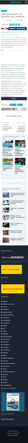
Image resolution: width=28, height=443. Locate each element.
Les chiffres (6, 350)
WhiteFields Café (8, 36)
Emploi (5, 331)
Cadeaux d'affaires (8, 315)
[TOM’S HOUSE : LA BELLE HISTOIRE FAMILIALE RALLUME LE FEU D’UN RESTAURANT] (8, 143)
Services (5, 374)
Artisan (5, 307)
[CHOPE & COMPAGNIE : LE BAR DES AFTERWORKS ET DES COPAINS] (20, 143)
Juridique (5, 347)
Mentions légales (13, 435)
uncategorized (7, 385)
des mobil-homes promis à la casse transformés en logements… (17, 202)
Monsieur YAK (11, 37)
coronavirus (6, 323)
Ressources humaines (9, 363)
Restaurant (4, 10)
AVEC (7, 72)
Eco (4, 328)
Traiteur (5, 382)
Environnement (7, 336)
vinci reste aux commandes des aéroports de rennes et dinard (17, 195)
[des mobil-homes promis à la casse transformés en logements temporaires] (6, 202)
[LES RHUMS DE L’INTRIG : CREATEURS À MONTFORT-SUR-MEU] (20, 161)
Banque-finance (7, 312)
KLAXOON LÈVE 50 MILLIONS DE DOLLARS (7, 128)
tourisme (5, 379)
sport (4, 377)
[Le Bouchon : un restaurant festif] (6, 210)
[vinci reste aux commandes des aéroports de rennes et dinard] (6, 195)
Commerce (17, 146)
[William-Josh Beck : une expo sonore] (6, 225)
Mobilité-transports (8, 358)
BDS (12, 34)
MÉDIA (4, 355)
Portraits (5, 361)
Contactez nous (12, 431)
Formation (6, 342)
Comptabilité (6, 320)
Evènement (6, 339)
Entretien (5, 334)
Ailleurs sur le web (8, 304)
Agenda (5, 301)
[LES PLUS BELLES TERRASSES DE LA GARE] (8, 161)
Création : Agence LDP (12, 433)
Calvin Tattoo (19, 67)
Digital (5, 325)
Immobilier (6, 344)
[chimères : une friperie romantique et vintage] (6, 232)
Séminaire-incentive (8, 371)
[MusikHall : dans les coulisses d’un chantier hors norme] (6, 217)
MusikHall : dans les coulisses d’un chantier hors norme (17, 217)
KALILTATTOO (11, 67)
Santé (4, 369)
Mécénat (5, 352)
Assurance (6, 309)
